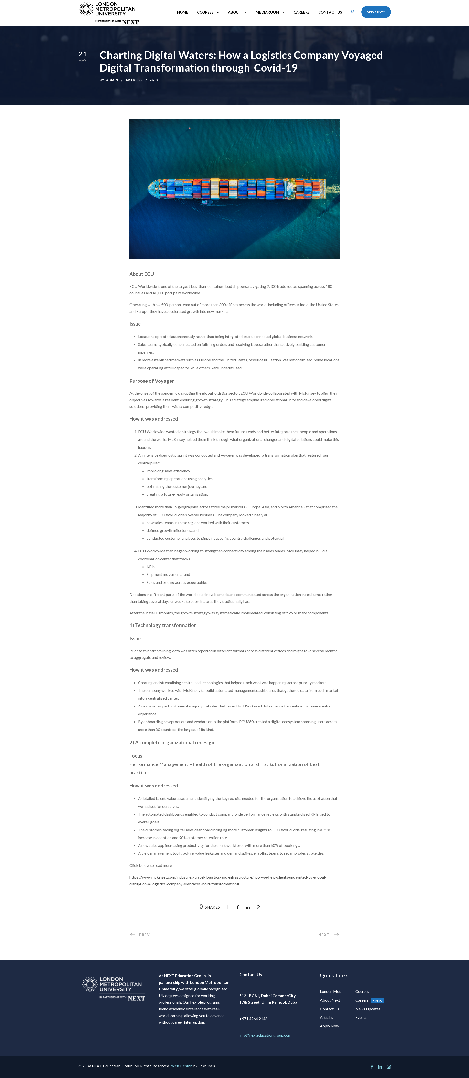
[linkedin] (380, 1067)
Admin (112, 80)
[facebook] (372, 1067)
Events (361, 1017)
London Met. (330, 991)
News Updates (367, 1008)
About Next (330, 1000)
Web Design (181, 1066)
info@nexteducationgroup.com (265, 1035)
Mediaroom (267, 12)
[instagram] (389, 1067)
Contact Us (330, 12)
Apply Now (376, 11)
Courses (205, 12)
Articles (134, 80)
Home (182, 12)
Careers (301, 12)
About (234, 12)
